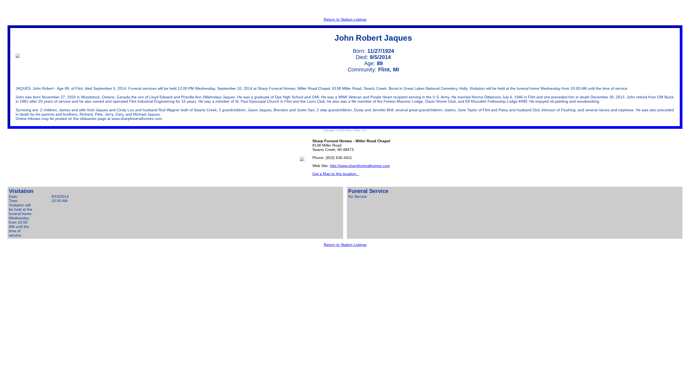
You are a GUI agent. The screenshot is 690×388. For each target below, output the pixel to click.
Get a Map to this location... (335, 174)
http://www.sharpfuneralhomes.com (360, 166)
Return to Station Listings (345, 19)
